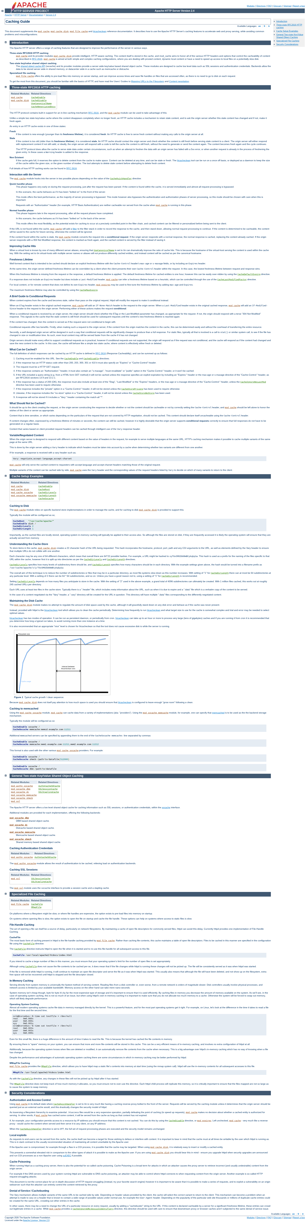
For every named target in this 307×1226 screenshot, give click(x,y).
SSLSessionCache (48, 789)
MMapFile (36, 907)
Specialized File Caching (287, 41)
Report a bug (299, 6)
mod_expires (103, 285)
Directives (261, 6)
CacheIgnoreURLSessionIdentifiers (93, 1209)
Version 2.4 (51, 15)
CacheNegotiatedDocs (43, 106)
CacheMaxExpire (89, 290)
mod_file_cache (79, 31)
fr (264, 26)
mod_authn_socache (22, 786)
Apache (8, 15)
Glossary (277, 6)
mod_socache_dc (20, 792)
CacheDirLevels (47, 492)
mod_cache (43, 31)
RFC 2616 (37, 59)
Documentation (36, 15)
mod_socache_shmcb (22, 798)
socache (166, 807)
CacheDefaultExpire (248, 274)
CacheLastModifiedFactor (232, 279)
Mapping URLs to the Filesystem (147, 81)
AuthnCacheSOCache (49, 786)
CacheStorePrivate (132, 389)
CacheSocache (46, 498)
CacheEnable (38, 97)
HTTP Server (20, 15)
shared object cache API (33, 66)
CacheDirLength (47, 495)
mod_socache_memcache (24, 495)
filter (75, 228)
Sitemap (287, 6)
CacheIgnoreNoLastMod (253, 382)
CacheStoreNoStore (143, 393)
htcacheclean (99, 31)
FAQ (270, 6)
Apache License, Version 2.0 (36, 1220)
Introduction (281, 21)
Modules (251, 6)
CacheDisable (39, 100)
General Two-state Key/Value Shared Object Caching (289, 36)
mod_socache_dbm (20, 789)
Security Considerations (287, 44)
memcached (218, 712)
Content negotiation (179, 81)
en (259, 26)
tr (269, 26)
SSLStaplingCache (48, 792)
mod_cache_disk (60, 31)
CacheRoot (44, 489)
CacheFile (37, 904)
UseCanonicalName (41, 103)
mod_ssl (15, 801)
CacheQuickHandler (121, 178)
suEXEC (67, 1155)
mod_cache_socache (22, 492)
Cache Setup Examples (287, 31)
